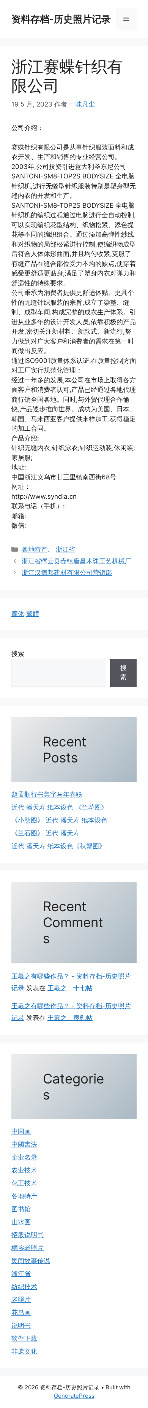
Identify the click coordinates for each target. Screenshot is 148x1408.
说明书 (21, 1325)
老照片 (21, 1299)
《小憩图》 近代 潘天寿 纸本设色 (59, 820)
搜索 (17, 653)
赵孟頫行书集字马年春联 (46, 794)
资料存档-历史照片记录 (61, 19)
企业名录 (24, 1157)
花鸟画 (21, 1312)
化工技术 (24, 1183)
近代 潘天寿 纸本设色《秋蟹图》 (58, 846)
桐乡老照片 (27, 1248)
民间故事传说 (30, 1261)
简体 (17, 613)
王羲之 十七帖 (70, 988)
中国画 (21, 1131)
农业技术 (24, 1170)
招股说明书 (27, 1235)
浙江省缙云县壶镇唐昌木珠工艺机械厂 (76, 561)
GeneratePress (74, 1395)
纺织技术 (24, 1286)
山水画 (21, 1222)
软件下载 (24, 1338)
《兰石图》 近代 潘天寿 (45, 833)
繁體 (32, 613)
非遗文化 (24, 1351)
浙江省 (65, 549)
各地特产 (34, 549)
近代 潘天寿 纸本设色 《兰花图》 (59, 807)
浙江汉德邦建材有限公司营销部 (67, 572)
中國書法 (24, 1144)
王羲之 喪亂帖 (70, 1017)
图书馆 (21, 1209)
